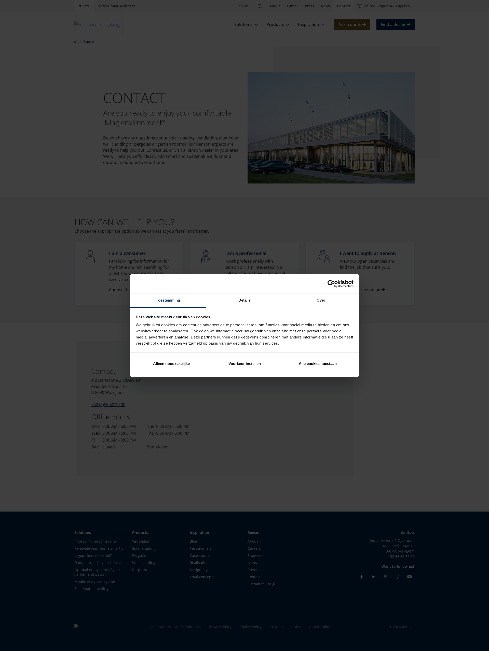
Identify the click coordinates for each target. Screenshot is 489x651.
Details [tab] (244, 300)
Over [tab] (321, 300)
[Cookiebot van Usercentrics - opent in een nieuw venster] (331, 284)
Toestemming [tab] (168, 300)
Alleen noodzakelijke (171, 363)
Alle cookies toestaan (318, 363)
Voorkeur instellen (244, 363)
